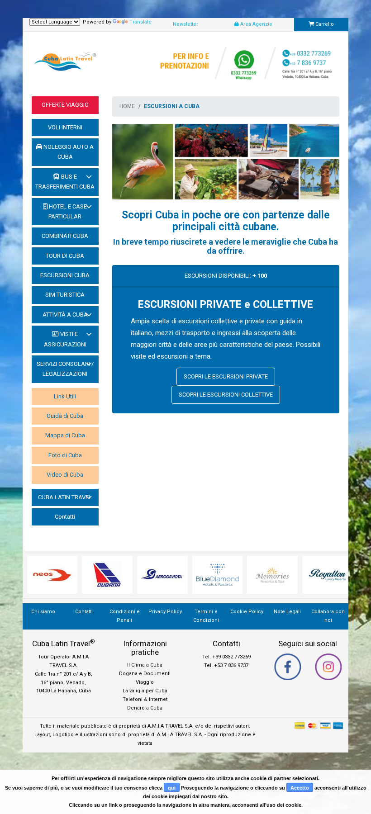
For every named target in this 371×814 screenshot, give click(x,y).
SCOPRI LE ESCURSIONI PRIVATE (226, 376)
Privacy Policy (165, 612)
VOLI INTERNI (65, 127)
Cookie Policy (246, 612)
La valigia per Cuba (145, 691)
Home (127, 106)
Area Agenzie (255, 24)
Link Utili (65, 396)
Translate (140, 22)
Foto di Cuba (65, 455)
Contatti (65, 516)
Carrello (324, 24)
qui (172, 787)
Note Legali (287, 612)
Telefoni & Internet (145, 699)
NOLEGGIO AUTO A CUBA (68, 151)
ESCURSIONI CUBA (65, 275)
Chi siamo (43, 612)
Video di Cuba (65, 474)
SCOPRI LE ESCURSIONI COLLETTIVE (226, 394)
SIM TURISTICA (65, 294)
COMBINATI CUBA (65, 235)
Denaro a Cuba (144, 708)
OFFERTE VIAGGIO (65, 104)
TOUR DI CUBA (65, 255)
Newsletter (185, 24)
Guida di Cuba (65, 415)
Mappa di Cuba (65, 435)
